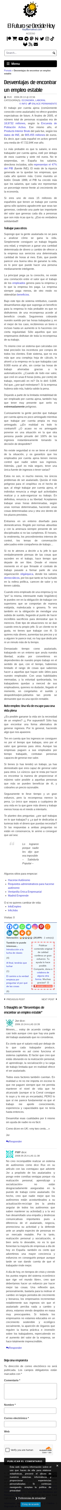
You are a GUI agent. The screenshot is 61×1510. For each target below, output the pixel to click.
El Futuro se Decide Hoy (31, 25)
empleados (18, 283)
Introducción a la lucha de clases (14, 951)
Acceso (30, 33)
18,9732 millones (14, 123)
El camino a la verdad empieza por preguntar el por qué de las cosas (17, 981)
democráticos (12, 578)
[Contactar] (35, 44)
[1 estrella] (21, 938)
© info (23, 104)
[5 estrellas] (31, 938)
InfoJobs (13, 910)
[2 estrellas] (23, 938)
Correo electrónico (16, 1418)
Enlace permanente (44, 104)
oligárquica (26, 574)
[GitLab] (25, 44)
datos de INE (12, 135)
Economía (28, 100)
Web (7, 1431)
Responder (15, 1141)
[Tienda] (14, 39)
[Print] (22, 933)
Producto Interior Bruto (17, 131)
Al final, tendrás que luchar (16, 964)
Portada (7, 70)
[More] (28, 933)
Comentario (12, 1380)
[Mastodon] (31, 39)
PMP (18, 1152)
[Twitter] (42, 39)
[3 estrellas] (26, 938)
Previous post (16, 999)
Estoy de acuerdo (30, 1504)
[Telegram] (28, 926)
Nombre (10, 1404)
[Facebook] (9, 926)
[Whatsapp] (22, 926)
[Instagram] (47, 39)
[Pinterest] (41, 926)
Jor (17, 1020)
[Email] (16, 933)
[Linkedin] (9, 933)
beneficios (23, 294)
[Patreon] (9, 39)
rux (9, 97)
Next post (48, 999)
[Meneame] (47, 926)
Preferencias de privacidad (32, 1498)
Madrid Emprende (18, 895)
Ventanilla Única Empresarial (25, 891)
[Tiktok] (52, 39)
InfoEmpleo (14, 906)
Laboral (40, 100)
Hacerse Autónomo (19, 880)
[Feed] (30, 44)
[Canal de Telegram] (26, 39)
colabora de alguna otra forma (42, 975)
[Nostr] (36, 39)
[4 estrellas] (28, 938)
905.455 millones (35, 135)
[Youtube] (20, 39)
